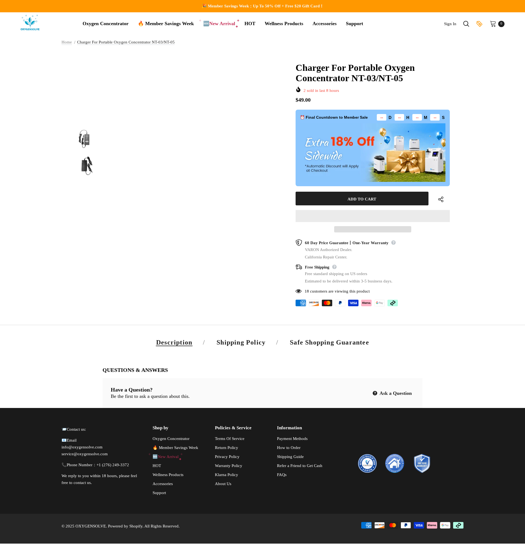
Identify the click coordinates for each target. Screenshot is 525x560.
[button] (373, 216)
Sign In (450, 24)
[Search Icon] (466, 24)
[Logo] (31, 22)
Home (67, 42)
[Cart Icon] (493, 23)
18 (307, 291)
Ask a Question (395, 393)
